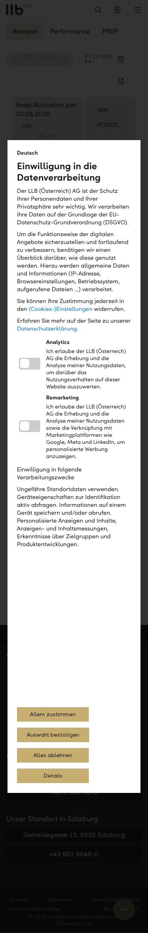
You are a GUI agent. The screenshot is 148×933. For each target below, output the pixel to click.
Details (52, 775)
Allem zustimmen (53, 714)
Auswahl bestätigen (53, 735)
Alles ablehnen (53, 755)
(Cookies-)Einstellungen (61, 309)
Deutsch (27, 153)
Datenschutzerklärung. (48, 329)
